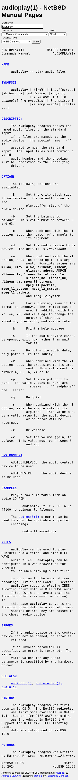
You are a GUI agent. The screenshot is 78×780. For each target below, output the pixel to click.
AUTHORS (8, 745)
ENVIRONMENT (12, 455)
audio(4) (9, 687)
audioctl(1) (29, 517)
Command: (9, 23)
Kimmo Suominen (11, 775)
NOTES (6, 542)
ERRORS (7, 625)
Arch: (55, 30)
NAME (5, 64)
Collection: (10, 38)
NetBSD (60, 772)
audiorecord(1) (49, 683)
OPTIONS (8, 176)
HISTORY (8, 698)
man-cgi (38, 775)
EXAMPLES (9, 488)
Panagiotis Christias (58, 775)
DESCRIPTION (12, 119)
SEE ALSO (9, 676)
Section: (8, 30)
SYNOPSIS (9, 82)
